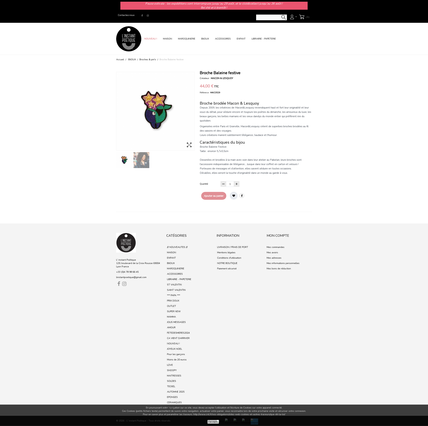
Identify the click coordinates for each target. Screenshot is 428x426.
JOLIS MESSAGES (176, 322)
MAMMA (171, 316)
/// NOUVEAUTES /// (177, 247)
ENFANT (241, 38)
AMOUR (171, 327)
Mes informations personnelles (283, 263)
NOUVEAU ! (150, 38)
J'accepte (213, 421)
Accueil (120, 59)
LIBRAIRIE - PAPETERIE (264, 38)
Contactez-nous (126, 15)
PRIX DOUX (172, 300)
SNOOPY (171, 370)
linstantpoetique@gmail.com (131, 277)
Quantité (204, 183)
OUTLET (171, 306)
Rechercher (284, 17)
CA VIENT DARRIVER (178, 338)
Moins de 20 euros (176, 359)
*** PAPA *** (173, 295)
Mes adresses (274, 257)
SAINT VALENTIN (176, 290)
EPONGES (172, 397)
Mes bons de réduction (279, 268)
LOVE (169, 365)
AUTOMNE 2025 (175, 391)
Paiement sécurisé (227, 268)
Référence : (205, 92)
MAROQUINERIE (186, 38)
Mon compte (278, 235)
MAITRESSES (173, 375)
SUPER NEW (173, 311)
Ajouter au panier (214, 196)
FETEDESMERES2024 (178, 332)
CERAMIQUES (174, 402)
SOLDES (171, 381)
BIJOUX (205, 38)
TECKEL (170, 386)
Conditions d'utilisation (229, 257)
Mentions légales (226, 252)
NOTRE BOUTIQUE (227, 263)
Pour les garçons (175, 354)
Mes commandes (275, 247)
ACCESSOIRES (223, 38)
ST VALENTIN (174, 284)
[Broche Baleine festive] (124, 160)
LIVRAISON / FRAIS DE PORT (232, 247)
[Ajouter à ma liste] (233, 195)
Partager (241, 195)
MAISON (167, 38)
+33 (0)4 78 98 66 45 (127, 272)
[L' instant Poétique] (128, 39)
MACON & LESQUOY (222, 78)
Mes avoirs (272, 252)
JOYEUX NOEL (174, 349)
